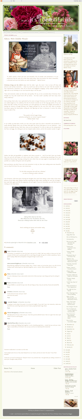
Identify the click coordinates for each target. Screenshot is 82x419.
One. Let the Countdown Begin (72, 321)
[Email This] (42, 242)
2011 (67, 356)
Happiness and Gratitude (71, 382)
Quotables (19, 32)
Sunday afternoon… (69, 376)
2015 (67, 231)
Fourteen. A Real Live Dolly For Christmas (72, 275)
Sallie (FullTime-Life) (12, 323)
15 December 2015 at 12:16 (17, 282)
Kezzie (8, 282)
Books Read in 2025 (43, 32)
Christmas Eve (70, 239)
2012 (67, 354)
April (68, 340)
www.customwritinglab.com (14, 263)
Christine (9, 291)
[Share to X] (44, 242)
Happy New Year (71, 234)
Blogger (70, 414)
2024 (67, 210)
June (68, 336)
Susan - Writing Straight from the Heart (71, 380)
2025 (67, 208)
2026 (67, 206)
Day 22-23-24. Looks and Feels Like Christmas (71, 243)
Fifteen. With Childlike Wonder (71, 271)
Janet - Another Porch (70, 369)
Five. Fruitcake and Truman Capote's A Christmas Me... (72, 310)
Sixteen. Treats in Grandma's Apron (71, 268)
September (70, 329)
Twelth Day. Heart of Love (72, 282)
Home (5, 32)
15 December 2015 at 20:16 (24, 323)
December (69, 232)
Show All (76, 396)
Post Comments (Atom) (16, 372)
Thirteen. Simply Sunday (71, 279)
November (69, 324)
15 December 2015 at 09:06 (17, 274)
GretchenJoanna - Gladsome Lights (69, 374)
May (68, 338)
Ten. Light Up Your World (71, 290)
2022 (67, 215)
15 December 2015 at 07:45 (28, 263)
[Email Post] (40, 242)
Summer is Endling (69, 387)
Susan (8, 251)
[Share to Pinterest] (47, 242)
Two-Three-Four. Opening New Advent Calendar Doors (71, 316)
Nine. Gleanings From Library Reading (72, 293)
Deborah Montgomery (12, 312)
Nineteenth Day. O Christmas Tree (71, 256)
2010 (67, 359)
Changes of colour (69, 393)
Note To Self (14, 32)
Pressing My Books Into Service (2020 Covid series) (30, 32)
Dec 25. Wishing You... (72, 237)
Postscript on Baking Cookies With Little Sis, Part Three (32, 220)
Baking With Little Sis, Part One (32, 217)
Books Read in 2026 (50, 32)
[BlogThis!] (43, 242)
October (69, 327)
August (69, 331)
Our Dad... (67, 370)
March (69, 342)
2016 (67, 228)
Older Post (57, 368)
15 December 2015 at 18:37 (24, 302)
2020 (67, 219)
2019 (67, 221)
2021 (67, 217)
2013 (67, 352)
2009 (67, 361)
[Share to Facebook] (46, 242)
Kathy (8, 274)
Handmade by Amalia (70, 386)
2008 (67, 363)
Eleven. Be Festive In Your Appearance (72, 286)
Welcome (8, 32)
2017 (67, 226)
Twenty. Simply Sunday (70, 252)
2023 (67, 212)
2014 (67, 350)
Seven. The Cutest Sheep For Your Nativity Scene (71, 303)
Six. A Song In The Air (72, 306)
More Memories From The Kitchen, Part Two (32, 218)
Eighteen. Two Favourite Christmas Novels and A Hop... (72, 260)
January (69, 347)
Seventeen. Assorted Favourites (72, 264)
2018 (67, 224)
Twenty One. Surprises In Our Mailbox (71, 248)
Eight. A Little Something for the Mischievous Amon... (72, 298)
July (68, 333)
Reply (8, 259)
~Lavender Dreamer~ (12, 302)
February (69, 345)
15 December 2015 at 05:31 (17, 251)
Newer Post (8, 368)
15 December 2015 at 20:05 (25, 312)
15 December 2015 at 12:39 (18, 291)
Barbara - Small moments (69, 391)
